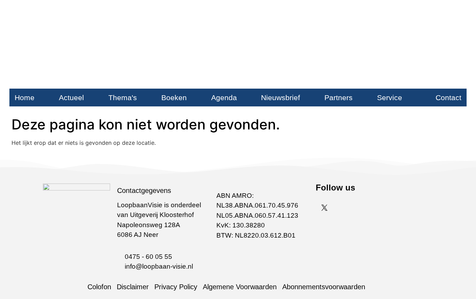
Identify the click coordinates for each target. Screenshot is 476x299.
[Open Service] (407, 97)
